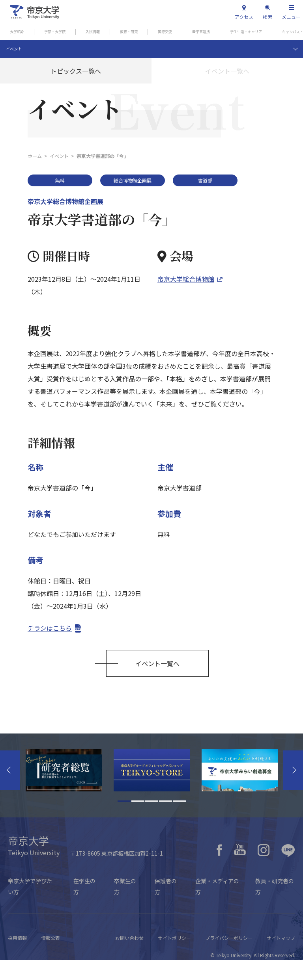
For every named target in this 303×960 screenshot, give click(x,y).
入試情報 (93, 31)
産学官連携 (201, 31)
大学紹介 (17, 31)
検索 (267, 16)
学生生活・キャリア (246, 31)
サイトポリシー (174, 937)
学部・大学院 (54, 31)
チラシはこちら (50, 628)
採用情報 (17, 937)
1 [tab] (124, 801)
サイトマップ (281, 937)
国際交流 (165, 31)
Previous (10, 770)
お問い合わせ (129, 937)
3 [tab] (151, 801)
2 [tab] (137, 801)
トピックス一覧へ (75, 71)
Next (293, 770)
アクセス (244, 16)
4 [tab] (165, 801)
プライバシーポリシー (228, 937)
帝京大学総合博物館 (185, 279)
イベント (14, 49)
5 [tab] (179, 801)
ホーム (35, 155)
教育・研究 (129, 31)
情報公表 (50, 937)
